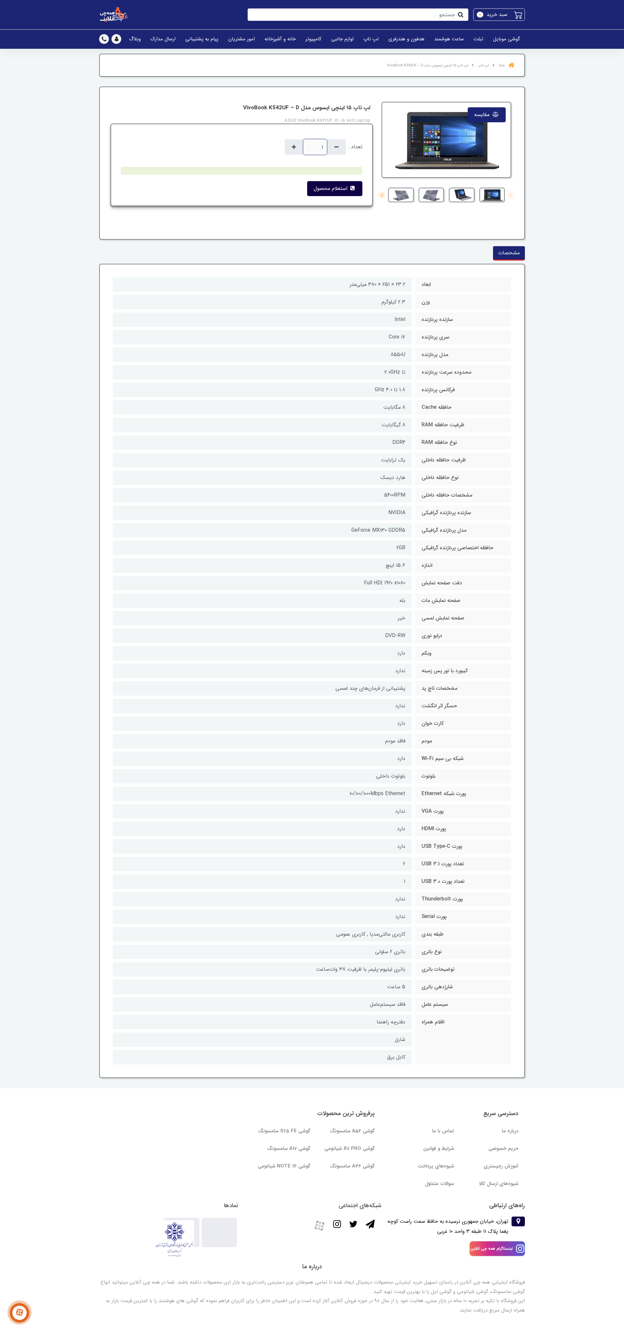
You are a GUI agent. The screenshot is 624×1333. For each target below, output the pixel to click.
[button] (499, 14)
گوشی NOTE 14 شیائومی (284, 1166)
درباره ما (510, 1131)
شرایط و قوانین (438, 1149)
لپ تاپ (371, 39)
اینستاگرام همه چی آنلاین (491, 1249)
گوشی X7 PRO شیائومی (349, 1149)
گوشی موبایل (506, 39)
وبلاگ (135, 39)
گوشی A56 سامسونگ (352, 1131)
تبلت (478, 39)
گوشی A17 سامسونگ (288, 1149)
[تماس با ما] (19, 1313)
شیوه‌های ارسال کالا (498, 1184)
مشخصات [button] (509, 253)
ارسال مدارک (163, 39)
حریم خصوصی (503, 1149)
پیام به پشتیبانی (201, 39)
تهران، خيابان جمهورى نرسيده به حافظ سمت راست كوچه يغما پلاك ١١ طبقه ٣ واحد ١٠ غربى (447, 1226)
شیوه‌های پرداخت (436, 1166)
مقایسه (482, 115)
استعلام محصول (331, 188)
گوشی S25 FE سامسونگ (284, 1131)
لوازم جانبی (342, 39)
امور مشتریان (241, 39)
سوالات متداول (439, 1184)
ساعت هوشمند (449, 39)
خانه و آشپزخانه (280, 39)
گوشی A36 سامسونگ (352, 1166)
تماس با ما (443, 1131)
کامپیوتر (313, 39)
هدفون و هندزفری (406, 39)
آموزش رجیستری (501, 1166)
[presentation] (510, 195)
